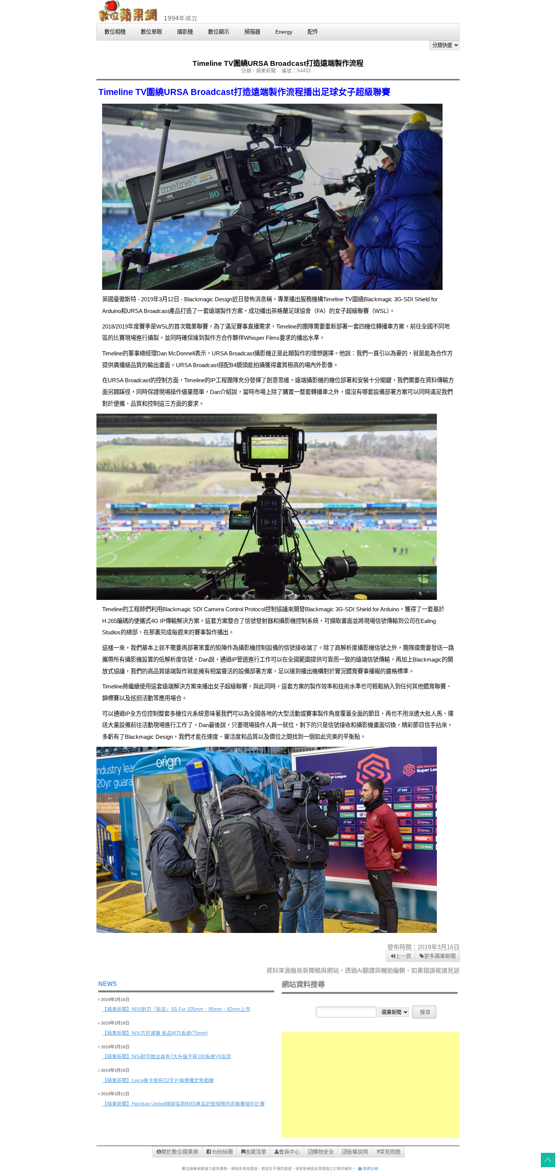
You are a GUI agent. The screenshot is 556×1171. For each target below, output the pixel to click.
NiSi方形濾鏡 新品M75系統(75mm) (170, 1033)
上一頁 (403, 956)
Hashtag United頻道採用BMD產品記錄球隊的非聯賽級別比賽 (198, 1104)
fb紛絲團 (222, 1152)
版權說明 (357, 1152)
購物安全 (323, 1152)
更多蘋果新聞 (440, 956)
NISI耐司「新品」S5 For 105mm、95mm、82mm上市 (191, 1009)
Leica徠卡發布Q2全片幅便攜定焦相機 (173, 1080)
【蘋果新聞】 (117, 1009)
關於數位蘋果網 (179, 1152)
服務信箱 (370, 1168)
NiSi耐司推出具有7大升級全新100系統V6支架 (181, 1056)
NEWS (107, 984)
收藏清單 (255, 1152)
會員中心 (289, 1152)
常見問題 (390, 1152)
